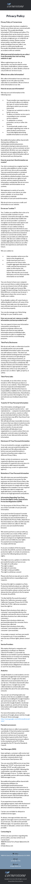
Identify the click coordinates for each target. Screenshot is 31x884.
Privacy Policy (11, 881)
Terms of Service (19, 881)
